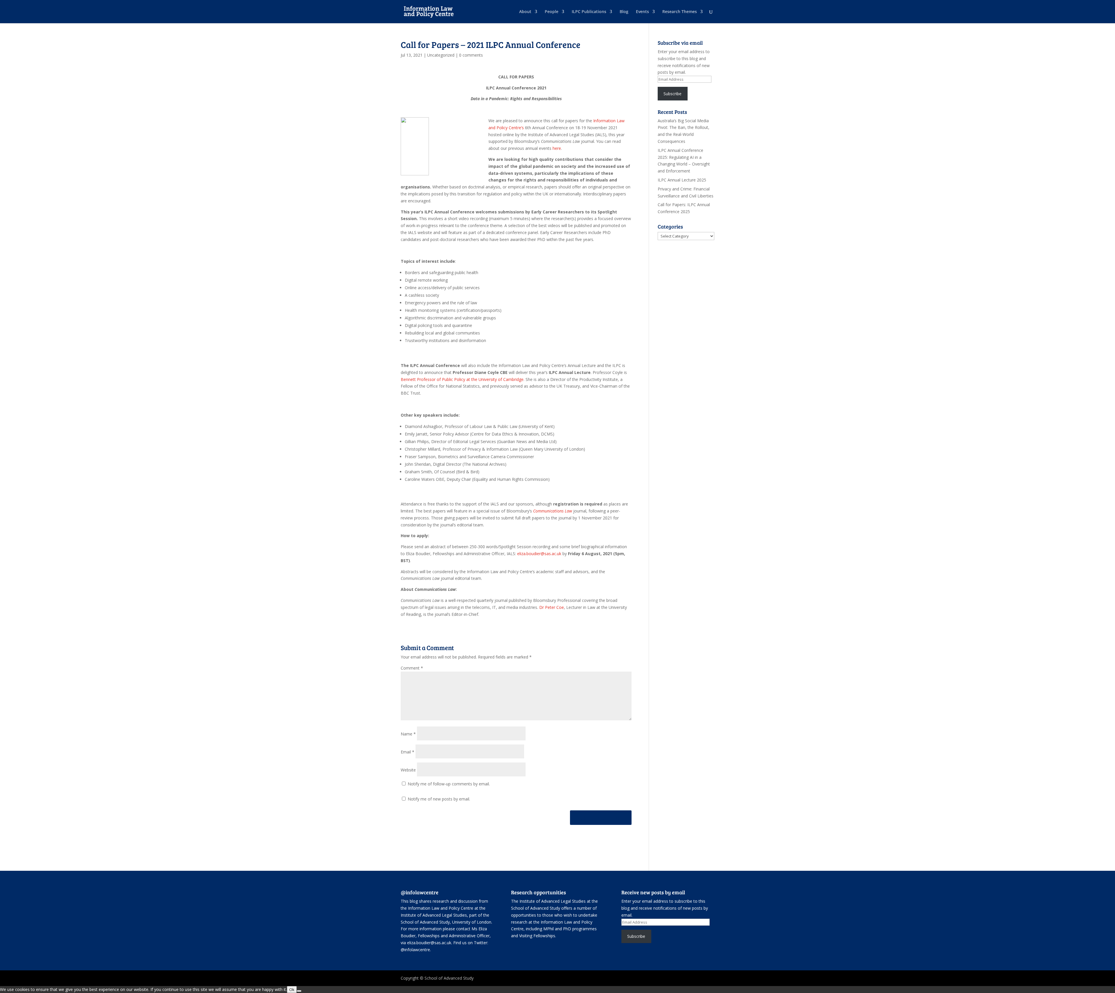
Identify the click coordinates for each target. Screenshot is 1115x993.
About (525, 12)
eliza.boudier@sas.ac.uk (539, 553)
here (557, 148)
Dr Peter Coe (551, 607)
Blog (624, 12)
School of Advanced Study (425, 922)
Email (407, 752)
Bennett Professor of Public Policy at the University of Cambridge (462, 379)
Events (642, 12)
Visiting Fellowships (537, 935)
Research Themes (679, 12)
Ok (291, 989)
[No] (299, 991)
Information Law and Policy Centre (441, 908)
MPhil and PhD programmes (570, 928)
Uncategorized (440, 55)
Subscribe (672, 93)
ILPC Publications (589, 12)
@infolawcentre (415, 949)
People (551, 12)
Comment (412, 668)
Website (408, 770)
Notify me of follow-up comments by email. (449, 784)
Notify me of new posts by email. (439, 799)
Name (408, 734)
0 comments (471, 55)
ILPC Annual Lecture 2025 (682, 180)
